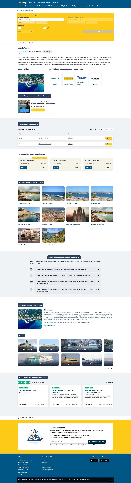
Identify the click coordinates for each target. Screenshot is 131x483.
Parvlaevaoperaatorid (31, 6)
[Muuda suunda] (65, 19)
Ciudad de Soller (92, 363)
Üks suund (28, 14)
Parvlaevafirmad (23, 462)
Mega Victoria (70, 364)
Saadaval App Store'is (94, 460)
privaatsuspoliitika (86, 479)
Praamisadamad (55, 6)
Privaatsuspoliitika (91, 444)
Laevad (86, 6)
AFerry (20, 457)
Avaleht (22, 6)
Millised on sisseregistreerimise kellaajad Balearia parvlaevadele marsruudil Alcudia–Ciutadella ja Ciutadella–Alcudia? (65, 282)
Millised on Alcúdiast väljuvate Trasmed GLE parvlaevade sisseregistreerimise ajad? (61, 269)
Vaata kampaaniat (38, 110)
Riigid (63, 6)
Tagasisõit (21, 14)
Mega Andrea (27, 349)
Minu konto (92, 6)
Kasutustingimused (47, 467)
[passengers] (108, 368)
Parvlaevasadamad (24, 467)
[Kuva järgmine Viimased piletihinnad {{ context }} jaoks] (111, 175)
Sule (110, 480)
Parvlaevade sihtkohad (25, 460)
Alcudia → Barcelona (45, 138)
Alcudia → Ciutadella (45, 144)
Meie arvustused (23, 470)
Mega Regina (49, 349)
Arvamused (69, 6)
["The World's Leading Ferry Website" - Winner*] (23, 2)
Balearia (70, 138)
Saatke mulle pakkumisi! (97, 441)
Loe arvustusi (47, 51)
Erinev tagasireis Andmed (37, 14)
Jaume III (38, 364)
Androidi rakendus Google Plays (104, 460)
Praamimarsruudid (44, 6)
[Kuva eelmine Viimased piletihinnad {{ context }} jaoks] (108, 175)
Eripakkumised (78, 6)
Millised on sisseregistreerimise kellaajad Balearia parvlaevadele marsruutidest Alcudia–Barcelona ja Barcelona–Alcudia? (66, 290)
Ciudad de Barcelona (81, 349)
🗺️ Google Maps (49, 325)
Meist (43, 465)
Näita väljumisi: (92, 129)
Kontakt (44, 462)
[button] (98, 5)
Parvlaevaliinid (22, 465)
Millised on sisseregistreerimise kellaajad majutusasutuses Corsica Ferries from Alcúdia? (63, 275)
